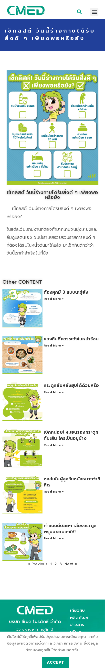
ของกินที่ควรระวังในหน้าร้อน (71, 338)
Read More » (54, 299)
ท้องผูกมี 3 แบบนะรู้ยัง (66, 292)
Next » (70, 564)
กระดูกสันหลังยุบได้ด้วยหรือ (71, 385)
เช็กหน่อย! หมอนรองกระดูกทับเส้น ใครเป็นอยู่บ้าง (71, 435)
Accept (55, 662)
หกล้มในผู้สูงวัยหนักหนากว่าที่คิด (72, 481)
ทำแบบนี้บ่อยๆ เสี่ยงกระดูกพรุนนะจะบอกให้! (70, 528)
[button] (79, 11)
